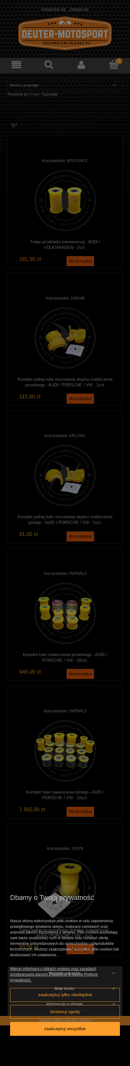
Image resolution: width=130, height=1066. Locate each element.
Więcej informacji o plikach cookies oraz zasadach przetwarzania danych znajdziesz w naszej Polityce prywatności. (54, 974)
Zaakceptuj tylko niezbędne (65, 994)
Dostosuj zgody (65, 1011)
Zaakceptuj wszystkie (65, 1028)
